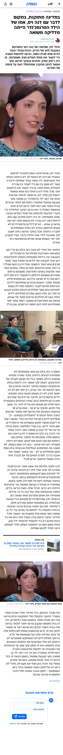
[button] (50, 4)
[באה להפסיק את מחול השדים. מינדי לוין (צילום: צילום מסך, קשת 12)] (31, 584)
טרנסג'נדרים (55, 681)
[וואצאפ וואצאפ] (11, 3)
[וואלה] (31, 3)
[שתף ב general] (5, 4)
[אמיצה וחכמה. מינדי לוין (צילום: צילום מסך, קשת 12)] (31, 117)
